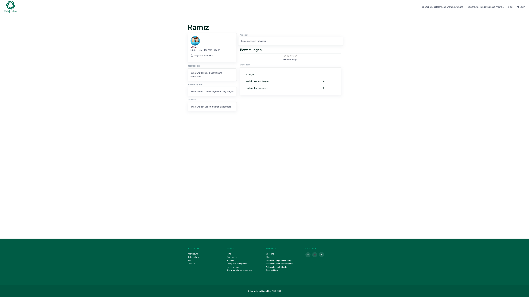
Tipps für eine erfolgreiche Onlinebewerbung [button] (441, 7)
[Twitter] (321, 254)
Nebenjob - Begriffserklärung (279, 260)
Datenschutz (193, 257)
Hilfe (229, 254)
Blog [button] (510, 7)
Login (522, 7)
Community (232, 257)
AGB (189, 260)
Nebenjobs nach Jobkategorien (280, 264)
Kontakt (230, 260)
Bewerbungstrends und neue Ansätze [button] (486, 7)
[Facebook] (308, 254)
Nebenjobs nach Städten (277, 267)
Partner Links (272, 270)
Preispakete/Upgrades (237, 264)
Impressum (193, 254)
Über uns (270, 254)
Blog (268, 257)
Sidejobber (266, 291)
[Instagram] (314, 254)
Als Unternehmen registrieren (240, 270)
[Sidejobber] (10, 7)
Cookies (191, 264)
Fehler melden (233, 267)
